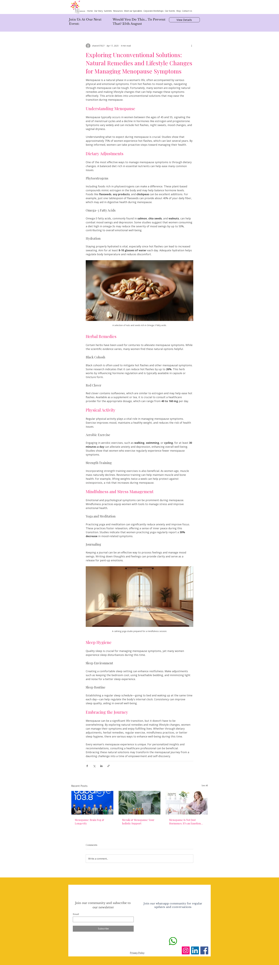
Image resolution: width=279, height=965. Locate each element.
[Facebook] (204, 950)
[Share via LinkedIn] (101, 766)
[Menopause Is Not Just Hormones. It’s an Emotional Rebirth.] (187, 803)
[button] (108, 11)
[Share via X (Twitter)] (94, 766)
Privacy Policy (137, 952)
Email (76, 914)
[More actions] (191, 45)
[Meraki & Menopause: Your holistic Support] (140, 803)
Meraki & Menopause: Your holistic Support (138, 821)
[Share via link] (108, 766)
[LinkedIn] (195, 950)
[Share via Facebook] (87, 766)
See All (205, 785)
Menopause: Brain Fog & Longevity (89, 821)
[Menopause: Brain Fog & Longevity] (92, 803)
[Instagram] (186, 950)
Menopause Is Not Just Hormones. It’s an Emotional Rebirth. (186, 821)
